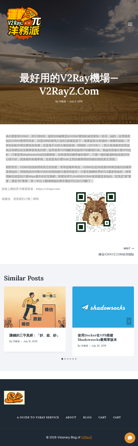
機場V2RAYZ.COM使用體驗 (116, 251)
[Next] (128, 321)
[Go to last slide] (9, 321)
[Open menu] (131, 24)
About (71, 417)
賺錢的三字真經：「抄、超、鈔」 (34, 335)
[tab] (62, 359)
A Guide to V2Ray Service (38, 417)
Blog (87, 417)
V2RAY (69, 68)
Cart (102, 417)
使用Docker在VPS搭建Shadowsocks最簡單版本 (97, 337)
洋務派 (62, 101)
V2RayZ (86, 437)
